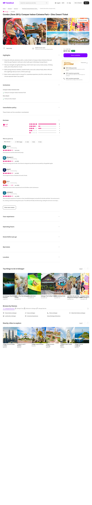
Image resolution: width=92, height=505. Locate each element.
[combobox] (33, 2)
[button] (24, 31)
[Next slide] (88, 268)
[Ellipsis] (19, 9)
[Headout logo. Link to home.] (8, 3)
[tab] (9, 308)
